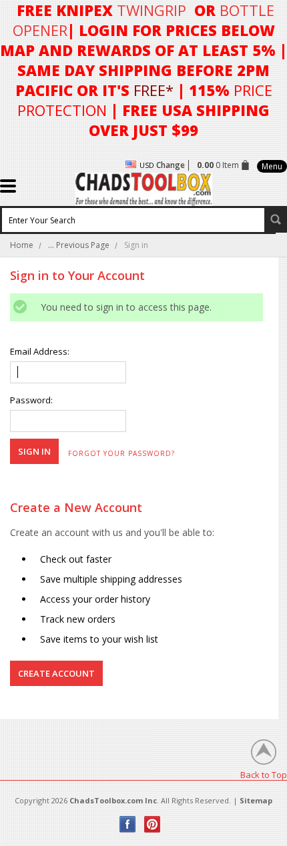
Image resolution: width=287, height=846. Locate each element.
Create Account (56, 673)
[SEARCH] (275, 219)
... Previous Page (78, 245)
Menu (272, 166)
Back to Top (263, 774)
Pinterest (152, 824)
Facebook (127, 824)
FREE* (153, 90)
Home (21, 245)
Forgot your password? (121, 453)
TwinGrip (151, 10)
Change (170, 165)
